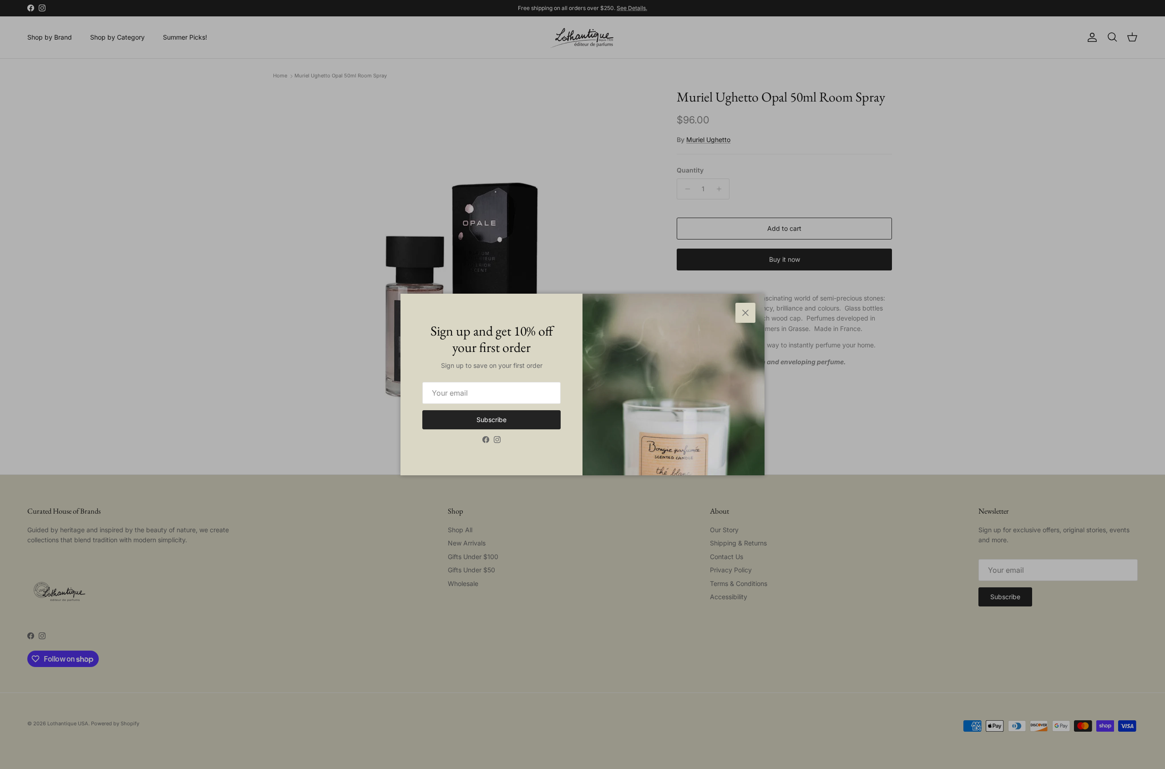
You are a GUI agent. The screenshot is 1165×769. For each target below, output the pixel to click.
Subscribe (491, 419)
